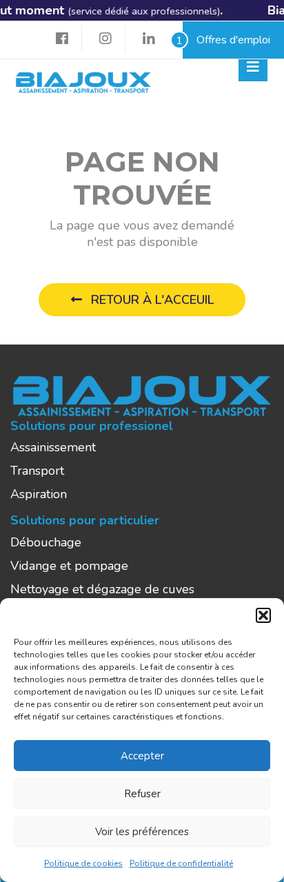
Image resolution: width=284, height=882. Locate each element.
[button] (263, 615)
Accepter (142, 756)
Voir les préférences (142, 832)
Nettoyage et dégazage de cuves (102, 589)
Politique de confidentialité (181, 863)
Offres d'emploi (226, 40)
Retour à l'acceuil (151, 299)
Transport (37, 470)
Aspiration (38, 494)
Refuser (142, 794)
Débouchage (45, 542)
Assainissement (53, 447)
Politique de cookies (83, 863)
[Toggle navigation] (253, 67)
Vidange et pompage (69, 565)
